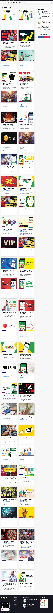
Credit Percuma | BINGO (7, 354)
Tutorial (3, 455)
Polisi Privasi (15, 600)
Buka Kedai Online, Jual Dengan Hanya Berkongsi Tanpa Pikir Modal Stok (26, 209)
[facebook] (50, 0)
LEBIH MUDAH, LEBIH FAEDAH (8, 395)
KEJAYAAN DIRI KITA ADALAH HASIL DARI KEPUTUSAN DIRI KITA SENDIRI (9, 584)
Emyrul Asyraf (5, 24)
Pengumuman (4, 60)
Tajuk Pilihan (15, 2)
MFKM (4, 106)
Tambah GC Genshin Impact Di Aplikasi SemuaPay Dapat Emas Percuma (8, 167)
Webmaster (14, 0)
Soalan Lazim (11, 0)
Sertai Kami (7, 0)
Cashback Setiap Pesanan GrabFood (9, 312)
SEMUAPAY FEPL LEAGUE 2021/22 (26, 249)
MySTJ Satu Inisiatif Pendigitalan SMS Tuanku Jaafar (46, 22)
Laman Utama (10, 2)
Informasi (3, 39)
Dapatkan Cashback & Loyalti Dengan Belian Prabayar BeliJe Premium (8, 291)
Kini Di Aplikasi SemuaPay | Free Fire (9, 375)
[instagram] (51, 0)
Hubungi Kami (3, 0)
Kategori (20, 2)
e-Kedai (25, 2)
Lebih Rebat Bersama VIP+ (25, 42)
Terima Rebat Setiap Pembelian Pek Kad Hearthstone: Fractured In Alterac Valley (26, 146)
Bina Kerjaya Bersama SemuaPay (26, 583)
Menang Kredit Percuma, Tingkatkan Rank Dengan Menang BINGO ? (26, 334)
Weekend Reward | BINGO (8, 229)
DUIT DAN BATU (6, 562)
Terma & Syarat (16, 599)
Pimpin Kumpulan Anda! (24, 458)
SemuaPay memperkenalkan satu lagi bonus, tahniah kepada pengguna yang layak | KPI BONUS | (9, 520)
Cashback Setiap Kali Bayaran (8, 458)
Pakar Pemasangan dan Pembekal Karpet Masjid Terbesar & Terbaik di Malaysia (9, 478)
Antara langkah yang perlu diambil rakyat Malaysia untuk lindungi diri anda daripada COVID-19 (26, 542)
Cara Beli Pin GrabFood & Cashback (26, 290)
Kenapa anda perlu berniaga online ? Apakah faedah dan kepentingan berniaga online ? (26, 417)
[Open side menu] (1, 2)
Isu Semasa (21, 455)
